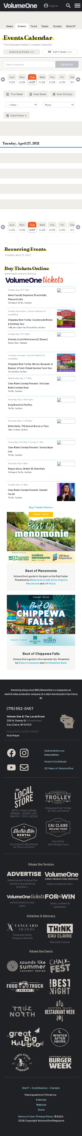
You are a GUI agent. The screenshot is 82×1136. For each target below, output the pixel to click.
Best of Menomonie (41, 571)
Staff (25, 1087)
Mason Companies (28, 662)
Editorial (41, 1099)
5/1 (72, 79)
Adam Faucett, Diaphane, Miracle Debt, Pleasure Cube (27, 297)
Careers (55, 1087)
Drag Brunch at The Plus (20, 404)
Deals (45, 26)
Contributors (40, 1087)
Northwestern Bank (56, 662)
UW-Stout (50, 583)
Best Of (71, 26)
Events (22, 26)
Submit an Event (21, 51)
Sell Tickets (62, 51)
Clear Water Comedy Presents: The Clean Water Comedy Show (28, 385)
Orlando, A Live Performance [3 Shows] (27, 339)
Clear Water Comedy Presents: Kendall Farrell (27, 491)
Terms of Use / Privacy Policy (35, 1116)
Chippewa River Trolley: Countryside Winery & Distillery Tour (30, 321)
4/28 (42, 79)
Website (41, 1104)
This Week (16, 94)
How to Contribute (55, 761)
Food (34, 26)
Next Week (39, 94)
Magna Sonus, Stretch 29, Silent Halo (26, 468)
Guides (57, 26)
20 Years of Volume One (58, 768)
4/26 (22, 79)
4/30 (62, 79)
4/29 (52, 79)
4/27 (32, 79)
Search (67, 64)
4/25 (12, 79)
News (9, 26)
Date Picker (17, 115)
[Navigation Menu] (77, 5)
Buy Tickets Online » (41, 507)
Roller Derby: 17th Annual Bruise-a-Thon (28, 425)
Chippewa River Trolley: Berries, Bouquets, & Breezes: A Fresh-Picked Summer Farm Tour (30, 365)
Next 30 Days (64, 94)
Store (41, 1109)
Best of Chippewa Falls (41, 653)
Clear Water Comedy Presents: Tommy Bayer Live (30, 449)
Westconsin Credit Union (43, 579)
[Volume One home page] (22, 6)
